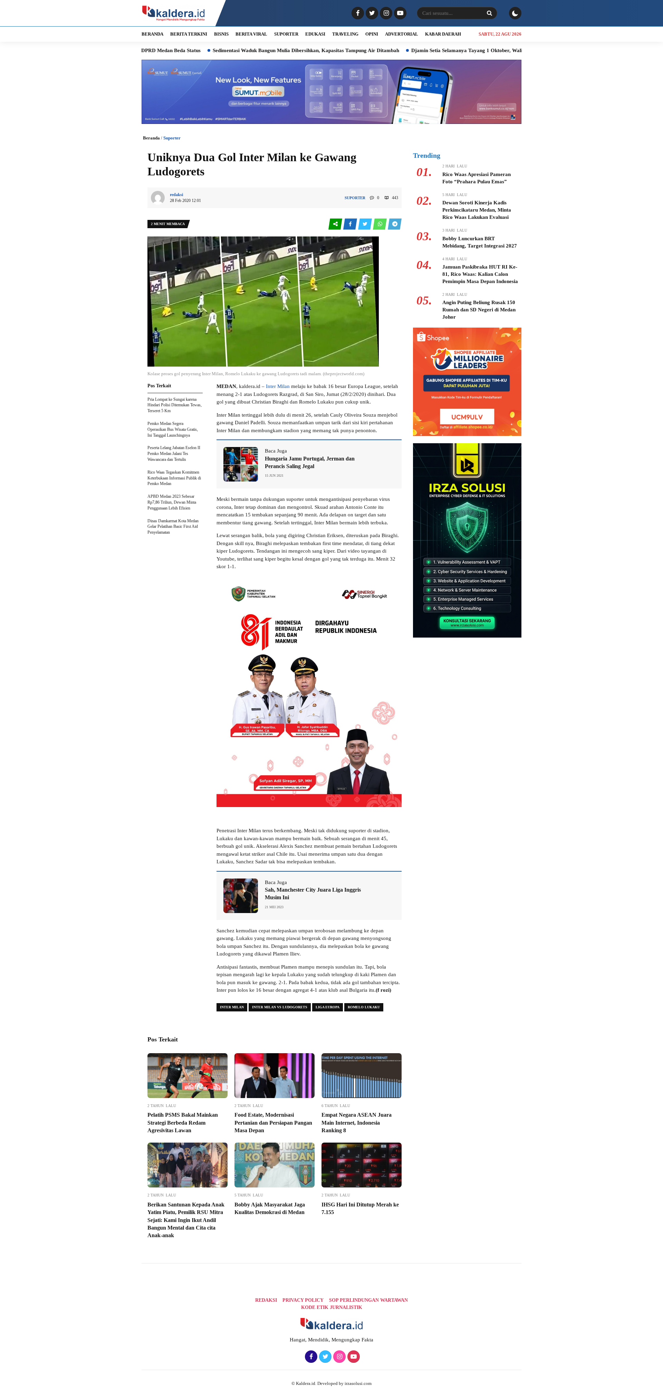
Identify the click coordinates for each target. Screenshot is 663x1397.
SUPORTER (286, 34)
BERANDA (152, 34)
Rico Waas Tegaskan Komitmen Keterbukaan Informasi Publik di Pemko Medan (174, 478)
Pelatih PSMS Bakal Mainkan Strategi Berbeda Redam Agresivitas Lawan (182, 1122)
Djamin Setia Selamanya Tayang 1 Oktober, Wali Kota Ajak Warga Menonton (446, 50)
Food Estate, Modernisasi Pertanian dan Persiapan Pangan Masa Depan (273, 1122)
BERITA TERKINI (188, 34)
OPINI (371, 34)
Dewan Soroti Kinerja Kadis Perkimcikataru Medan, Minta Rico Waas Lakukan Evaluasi (476, 210)
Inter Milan (278, 386)
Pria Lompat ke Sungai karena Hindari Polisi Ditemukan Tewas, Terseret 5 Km (174, 405)
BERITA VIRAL (251, 34)
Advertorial (401, 34)
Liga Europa (327, 1007)
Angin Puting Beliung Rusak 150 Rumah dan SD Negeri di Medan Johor (479, 310)
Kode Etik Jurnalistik (331, 1307)
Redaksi (266, 1300)
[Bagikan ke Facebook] (350, 224)
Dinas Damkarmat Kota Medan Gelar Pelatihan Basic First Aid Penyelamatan (173, 526)
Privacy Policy (303, 1300)
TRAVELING (345, 34)
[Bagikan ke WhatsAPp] (380, 224)
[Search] (489, 13)
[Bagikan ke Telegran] (395, 224)
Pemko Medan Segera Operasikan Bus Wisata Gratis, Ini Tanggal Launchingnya (172, 429)
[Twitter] (371, 13)
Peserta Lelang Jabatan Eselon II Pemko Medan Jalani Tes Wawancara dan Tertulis (173, 453)
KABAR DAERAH (443, 34)
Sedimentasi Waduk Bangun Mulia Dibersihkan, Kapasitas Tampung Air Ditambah (253, 50)
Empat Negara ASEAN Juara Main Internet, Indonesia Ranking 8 (356, 1122)
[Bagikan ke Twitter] (365, 224)
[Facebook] (357, 13)
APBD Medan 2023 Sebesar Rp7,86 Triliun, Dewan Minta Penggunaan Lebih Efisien (171, 502)
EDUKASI (315, 34)
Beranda (151, 137)
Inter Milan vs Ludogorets (279, 1007)
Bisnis (221, 34)
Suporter (172, 137)
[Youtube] (399, 13)
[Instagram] (385, 13)
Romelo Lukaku (364, 1007)
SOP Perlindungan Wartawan (368, 1300)
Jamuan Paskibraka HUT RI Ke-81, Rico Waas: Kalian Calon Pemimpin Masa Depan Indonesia (480, 274)
